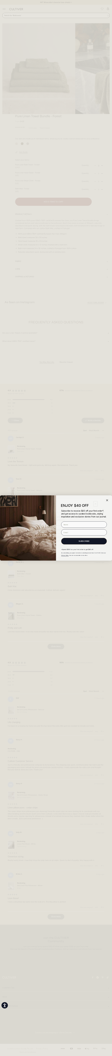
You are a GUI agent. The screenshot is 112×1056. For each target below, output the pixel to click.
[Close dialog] (107, 500)
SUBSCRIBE (84, 541)
